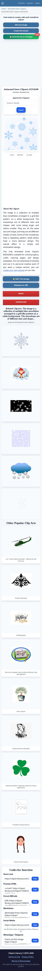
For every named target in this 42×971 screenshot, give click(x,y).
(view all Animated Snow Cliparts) (21, 322)
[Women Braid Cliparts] (21, 844)
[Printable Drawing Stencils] (21, 807)
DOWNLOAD (21, 302)
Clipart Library (15, 953)
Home (3, 9)
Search (21, 110)
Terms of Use (14, 957)
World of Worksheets (21, 961)
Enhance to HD (21, 285)
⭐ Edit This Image (21, 279)
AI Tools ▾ (21, 3)
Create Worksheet (21, 31)
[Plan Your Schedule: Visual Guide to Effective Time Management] (21, 654)
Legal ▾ (37, 3)
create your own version (14, 270)
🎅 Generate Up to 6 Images (24, 36)
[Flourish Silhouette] (21, 580)
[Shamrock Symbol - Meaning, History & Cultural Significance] (21, 768)
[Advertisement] (21, 63)
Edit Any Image (21, 25)
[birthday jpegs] (21, 617)
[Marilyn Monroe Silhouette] (21, 731)
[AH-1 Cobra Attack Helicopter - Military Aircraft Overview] (21, 541)
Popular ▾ (30, 3)
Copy (35, 879)
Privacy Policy (28, 957)
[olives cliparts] (21, 693)
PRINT (21, 293)
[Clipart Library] (2, 3)
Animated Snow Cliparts (17, 9)
